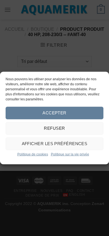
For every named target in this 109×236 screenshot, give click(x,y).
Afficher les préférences (54, 143)
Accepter (54, 112)
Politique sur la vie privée (70, 154)
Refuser (54, 128)
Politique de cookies (32, 154)
